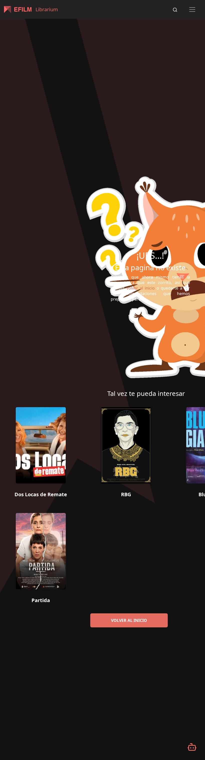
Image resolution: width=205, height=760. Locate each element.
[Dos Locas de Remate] (40, 443)
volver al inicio (129, 620)
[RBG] (126, 443)
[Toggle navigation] (192, 9)
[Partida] (40, 549)
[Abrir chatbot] (192, 747)
